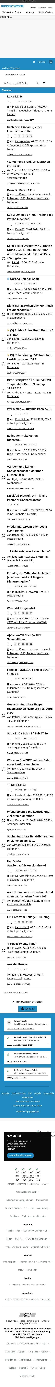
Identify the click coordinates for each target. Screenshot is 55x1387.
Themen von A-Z (27, 1262)
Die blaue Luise (24, 106)
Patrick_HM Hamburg (25, 717)
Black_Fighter (12, 662)
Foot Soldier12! (13, 428)
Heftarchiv (41, 1285)
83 (23, 922)
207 (34, 586)
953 (34, 284)
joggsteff (17, 556)
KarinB (9, 1061)
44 (15, 136)
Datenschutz (27, 1097)
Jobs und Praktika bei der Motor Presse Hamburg (27, 1299)
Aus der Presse (17, 964)
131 (20, 738)
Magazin (10, 1231)
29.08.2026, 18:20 (20, 1061)
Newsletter (32, 1270)
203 (16, 586)
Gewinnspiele (44, 1262)
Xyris (9, 829)
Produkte (32, 1)
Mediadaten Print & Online (21, 1285)
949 (16, 284)
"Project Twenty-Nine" (22, 943)
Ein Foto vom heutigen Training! (28, 917)
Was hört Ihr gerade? (21, 608)
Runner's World (38, 1368)
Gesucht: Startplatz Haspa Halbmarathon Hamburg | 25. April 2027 (30, 708)
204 (20, 586)
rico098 (10, 566)
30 (15, 644)
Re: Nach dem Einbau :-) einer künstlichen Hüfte (31, 1037)
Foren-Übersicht (19, 1093)
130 (16, 738)
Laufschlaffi (22, 927)
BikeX (44, 1344)
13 (19, 679)
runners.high (23, 314)
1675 (16, 224)
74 (19, 613)
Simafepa (11, 854)
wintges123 (19, 845)
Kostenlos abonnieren (20, 1155)
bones (19, 289)
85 (31, 922)
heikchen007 (12, 936)
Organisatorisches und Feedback (26, 454)
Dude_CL (11, 238)
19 (23, 101)
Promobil (23, 1368)
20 (27, 101)
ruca (17, 684)
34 (31, 644)
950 (20, 284)
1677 (27, 224)
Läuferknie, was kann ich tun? (30, 551)
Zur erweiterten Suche (15, 74)
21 (31, 101)
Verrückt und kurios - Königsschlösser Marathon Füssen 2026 (25, 471)
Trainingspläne (8, 12)
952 (30, 284)
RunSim (19, 591)
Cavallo (22, 1352)
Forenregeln (48, 1093)
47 (27, 136)
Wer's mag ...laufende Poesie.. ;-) (29, 408)
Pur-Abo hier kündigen (37, 1239)
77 (31, 613)
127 (30, 870)
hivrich (16, 768)
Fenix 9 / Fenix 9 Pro (21, 190)
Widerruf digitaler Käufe (17, 1247)
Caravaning (10, 1352)
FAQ (30, 1093)
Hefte (24, 1)
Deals (21, 1270)
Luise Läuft (14, 96)
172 (20, 790)
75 (23, 613)
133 (30, 738)
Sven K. (19, 618)
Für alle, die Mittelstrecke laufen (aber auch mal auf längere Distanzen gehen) (28, 577)
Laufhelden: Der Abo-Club (35, 1231)
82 (19, 922)
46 (23, 136)
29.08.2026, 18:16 (20, 1077)
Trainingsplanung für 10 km (23, 747)
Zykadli (10, 601)
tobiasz (10, 778)
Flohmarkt (13, 266)
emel (18, 743)
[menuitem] (41, 62)
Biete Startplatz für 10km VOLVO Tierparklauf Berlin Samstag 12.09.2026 (29, 384)
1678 (33, 224)
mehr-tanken (10, 1360)
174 (30, 790)
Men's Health (25, 1360)
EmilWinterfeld (13, 488)
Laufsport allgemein (19, 233)
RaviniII (10, 753)
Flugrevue (33, 1352)
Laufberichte (17, 317)
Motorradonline (42, 1360)
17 (15, 101)
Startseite (5, 1093)
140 (25, 445)
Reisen (9, 1239)
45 (19, 136)
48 (31, 136)
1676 (21, 224)
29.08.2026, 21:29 (25, 1045)
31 (19, 644)
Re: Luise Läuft (20, 1021)
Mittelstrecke (15, 538)
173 (25, 790)
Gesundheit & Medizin (23, 514)
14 (23, 679)
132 (25, 738)
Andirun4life (22, 510)
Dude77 (10, 207)
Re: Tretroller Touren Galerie (26, 1054)
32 (23, 644)
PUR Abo (19, 1239)
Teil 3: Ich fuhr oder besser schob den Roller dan (31, 1056)
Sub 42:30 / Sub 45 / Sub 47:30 (27, 733)
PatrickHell (18, 900)
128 (34, 870)
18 (19, 101)
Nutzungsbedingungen (26, 1192)
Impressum (34, 1184)
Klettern (44, 1352)
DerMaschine (23, 876)
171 (16, 790)
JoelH (15, 974)
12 (15, 679)
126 (25, 870)
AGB (44, 1184)
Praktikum (14, 1216)
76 (27, 613)
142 (34, 445)
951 (25, 284)
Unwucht (11, 804)
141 (30, 445)
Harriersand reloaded (16, 183)
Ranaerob (18, 535)
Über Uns (21, 1184)
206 (30, 586)
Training (18, 12)
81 (15, 922)
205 (25, 586)
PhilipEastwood (13, 271)
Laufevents (30, 12)
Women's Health (27, 1376)
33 (27, 644)
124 (16, 870)
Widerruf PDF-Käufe (40, 1247)
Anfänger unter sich (19, 824)
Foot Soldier (22, 419)
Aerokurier (11, 1344)
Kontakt (10, 1184)
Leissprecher (22, 141)
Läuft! (15, 262)
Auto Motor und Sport (29, 1344)
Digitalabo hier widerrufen (34, 1216)
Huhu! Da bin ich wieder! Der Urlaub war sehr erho (31, 1024)
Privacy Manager (13, 1208)
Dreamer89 (21, 820)
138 (16, 445)
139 (20, 445)
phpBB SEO (34, 1111)
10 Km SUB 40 (16, 785)
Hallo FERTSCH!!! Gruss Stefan (26, 1040)
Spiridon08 (18, 170)
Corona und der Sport (24, 278)
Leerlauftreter (23, 795)
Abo (18, 1231)
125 (20, 870)
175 (34, 790)
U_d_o (15, 479)
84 (27, 922)
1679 (38, 224)
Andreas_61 (19, 392)
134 (34, 738)
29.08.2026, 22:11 (27, 1028)
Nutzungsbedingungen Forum (19, 1200)
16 (31, 679)
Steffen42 (21, 194)
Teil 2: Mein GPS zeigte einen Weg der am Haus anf (31, 1073)
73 (15, 613)
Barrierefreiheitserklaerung (36, 1208)
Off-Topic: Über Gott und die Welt (27, 622)
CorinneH (11, 519)
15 (27, 679)
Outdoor (12, 1368)
